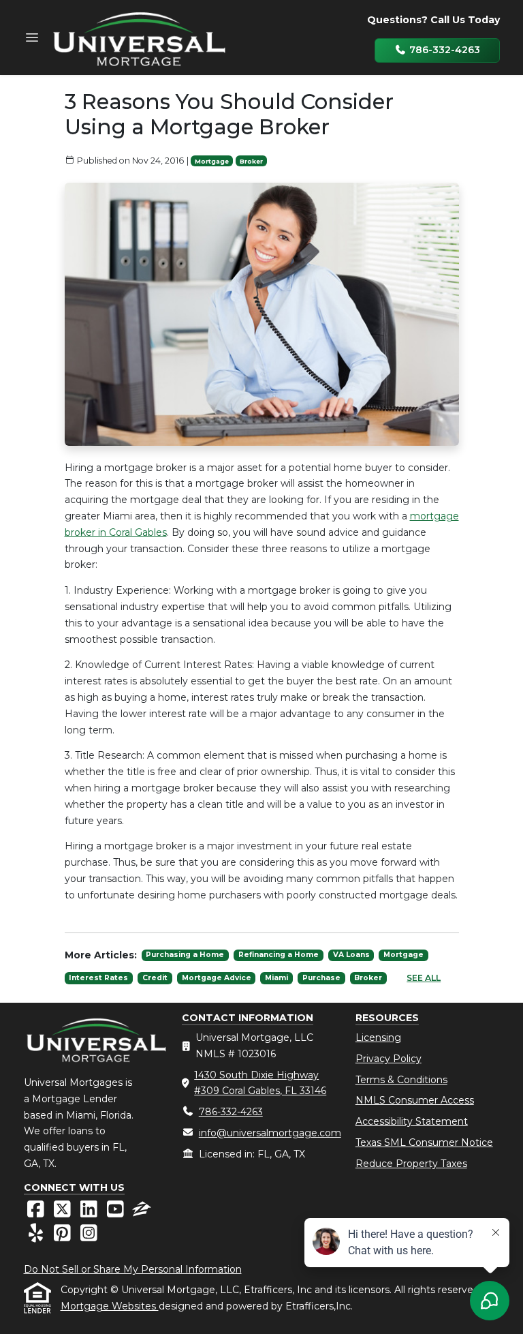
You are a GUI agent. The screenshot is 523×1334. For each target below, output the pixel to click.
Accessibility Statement (411, 1121)
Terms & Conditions (401, 1080)
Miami (276, 977)
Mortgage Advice (216, 977)
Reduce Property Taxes (411, 1163)
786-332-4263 (443, 50)
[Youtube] (117, 1213)
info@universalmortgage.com (270, 1133)
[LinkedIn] (90, 1213)
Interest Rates (98, 977)
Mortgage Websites (110, 1306)
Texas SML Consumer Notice (424, 1142)
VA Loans (351, 954)
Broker (251, 161)
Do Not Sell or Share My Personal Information (133, 1269)
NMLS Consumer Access (414, 1100)
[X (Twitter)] (63, 1213)
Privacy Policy (388, 1058)
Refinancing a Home (278, 954)
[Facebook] (37, 1213)
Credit (155, 977)
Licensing (378, 1037)
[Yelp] (37, 1236)
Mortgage (212, 161)
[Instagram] (89, 1236)
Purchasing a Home (185, 954)
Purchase (321, 977)
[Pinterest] (63, 1236)
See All (424, 978)
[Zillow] (142, 1213)
